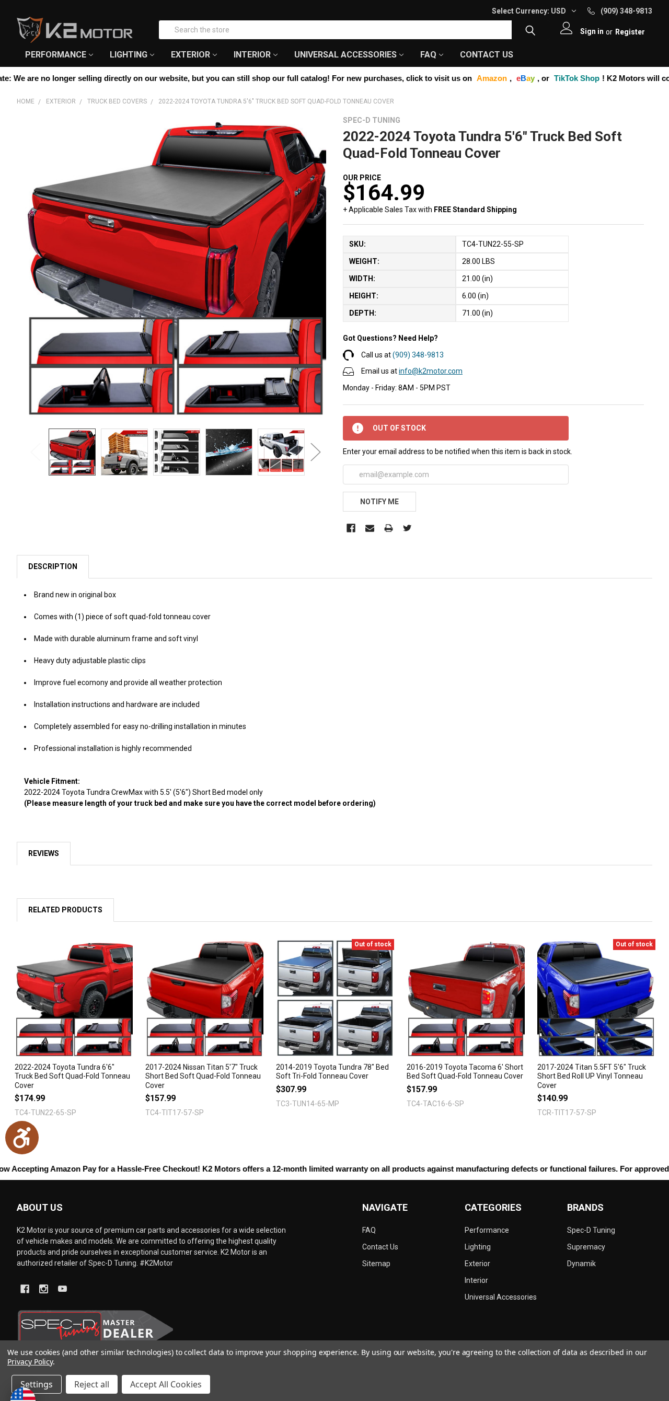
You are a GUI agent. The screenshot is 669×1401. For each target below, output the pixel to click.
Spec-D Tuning (591, 1230)
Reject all (91, 1384)
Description (52, 566)
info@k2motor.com (431, 371)
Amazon (423, 78)
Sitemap (376, 1263)
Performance (487, 1230)
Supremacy (586, 1247)
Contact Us (486, 55)
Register (630, 32)
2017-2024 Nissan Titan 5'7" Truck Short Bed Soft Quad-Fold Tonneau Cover (203, 1076)
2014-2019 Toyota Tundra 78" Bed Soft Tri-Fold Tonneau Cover (332, 1072)
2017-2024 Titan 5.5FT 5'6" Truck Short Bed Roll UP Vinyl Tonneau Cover (591, 1076)
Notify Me (379, 501)
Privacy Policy (30, 1362)
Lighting (478, 1247)
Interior (476, 1280)
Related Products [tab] (65, 910)
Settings (36, 1384)
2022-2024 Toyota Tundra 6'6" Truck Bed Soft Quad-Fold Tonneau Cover (72, 1076)
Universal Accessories (501, 1297)
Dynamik (581, 1263)
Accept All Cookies (166, 1384)
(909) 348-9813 (418, 355)
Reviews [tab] (43, 853)
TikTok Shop (507, 78)
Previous (35, 452)
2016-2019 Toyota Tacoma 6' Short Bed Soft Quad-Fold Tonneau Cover (465, 1072)
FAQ (428, 55)
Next (315, 452)
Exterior (477, 1263)
